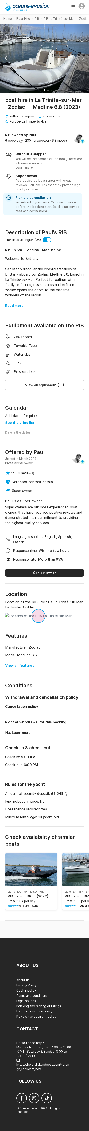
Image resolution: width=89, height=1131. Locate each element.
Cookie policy (26, 990)
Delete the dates (18, 432)
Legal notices (26, 1001)
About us (22, 980)
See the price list (19, 422)
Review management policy (36, 1016)
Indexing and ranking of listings (38, 1006)
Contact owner (44, 573)
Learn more (21, 732)
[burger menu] (73, 6)
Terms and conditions (32, 995)
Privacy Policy (26, 985)
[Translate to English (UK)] (47, 239)
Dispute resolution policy (34, 1011)
